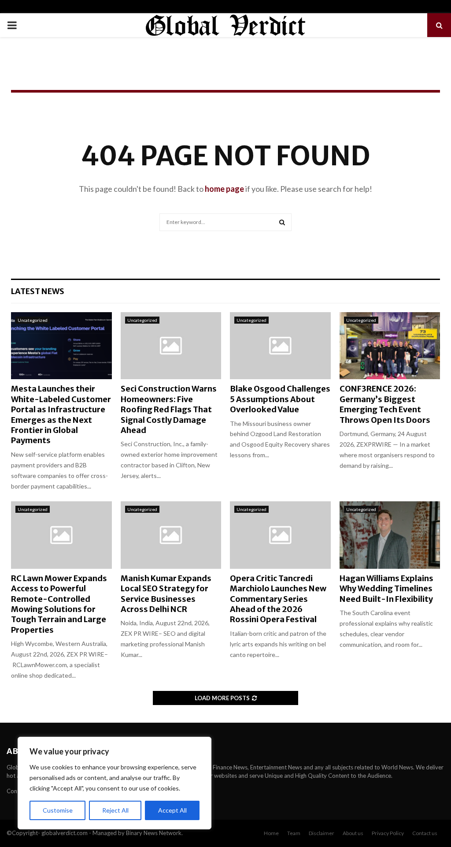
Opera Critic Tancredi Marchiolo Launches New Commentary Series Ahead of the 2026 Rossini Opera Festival (278, 599)
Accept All (172, 810)
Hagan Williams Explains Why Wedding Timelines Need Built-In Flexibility (386, 588)
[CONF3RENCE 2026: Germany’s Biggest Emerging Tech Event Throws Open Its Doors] (390, 345)
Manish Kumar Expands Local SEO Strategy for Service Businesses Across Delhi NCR (166, 593)
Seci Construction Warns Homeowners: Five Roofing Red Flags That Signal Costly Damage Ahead (169, 409)
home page (224, 189)
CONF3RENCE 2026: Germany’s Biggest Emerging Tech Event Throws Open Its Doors (385, 404)
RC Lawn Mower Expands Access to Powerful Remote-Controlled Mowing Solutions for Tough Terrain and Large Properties (59, 604)
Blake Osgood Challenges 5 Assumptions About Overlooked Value (280, 399)
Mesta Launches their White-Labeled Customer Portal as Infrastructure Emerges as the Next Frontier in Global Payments (61, 414)
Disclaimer (321, 833)
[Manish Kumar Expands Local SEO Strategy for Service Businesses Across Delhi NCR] (171, 534)
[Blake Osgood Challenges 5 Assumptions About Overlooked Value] (280, 345)
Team (293, 833)
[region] (114, 783)
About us (353, 833)
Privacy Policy (388, 833)
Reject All (115, 810)
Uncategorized (33, 320)
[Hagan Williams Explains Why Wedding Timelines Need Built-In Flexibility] (390, 534)
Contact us (424, 833)
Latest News (37, 291)
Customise (58, 810)
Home (271, 833)
